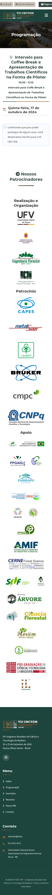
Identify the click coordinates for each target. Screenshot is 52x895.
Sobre (8, 781)
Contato (10, 812)
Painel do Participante (26, 4)
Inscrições (11, 793)
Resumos (10, 799)
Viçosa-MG (11, 805)
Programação (12, 787)
